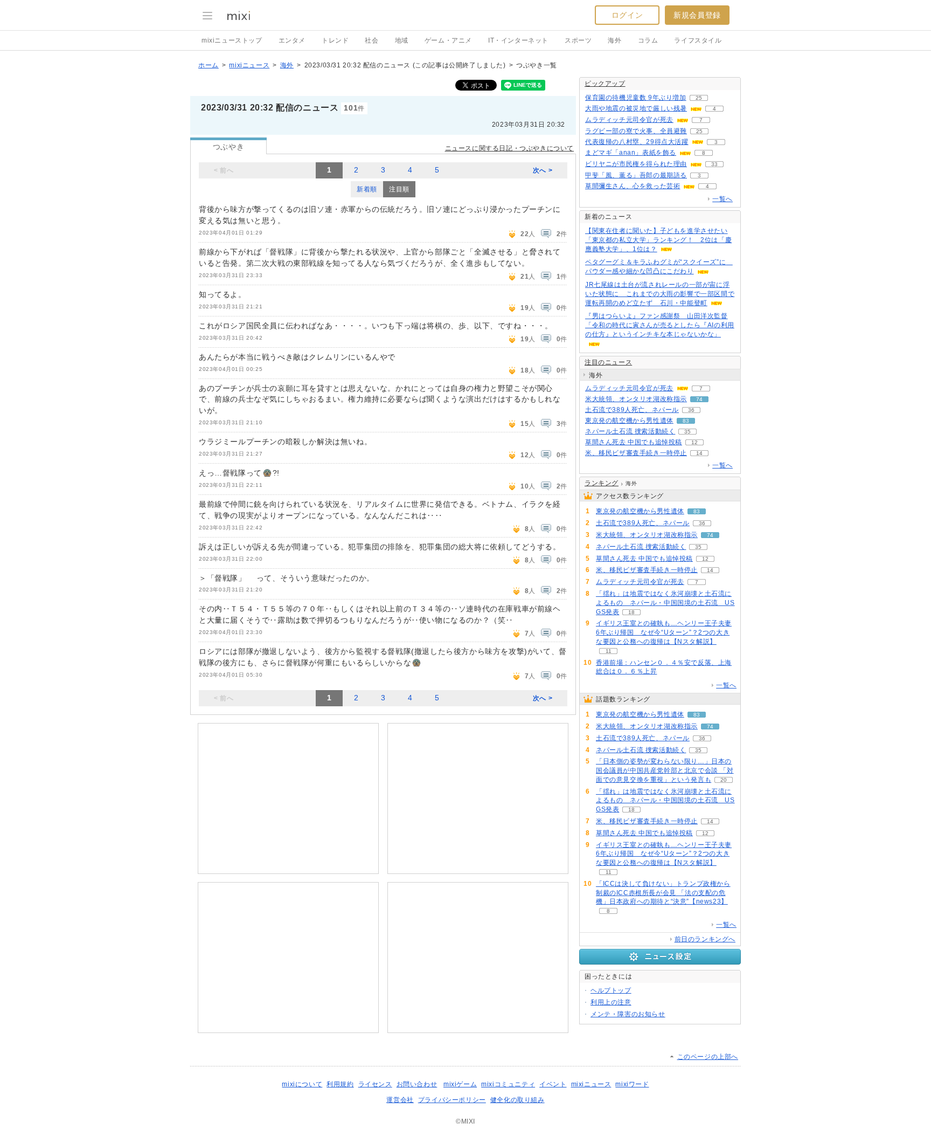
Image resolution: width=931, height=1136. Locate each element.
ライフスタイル (697, 40)
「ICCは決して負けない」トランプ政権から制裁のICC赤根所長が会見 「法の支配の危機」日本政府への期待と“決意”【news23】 (663, 893)
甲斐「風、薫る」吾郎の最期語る (636, 175)
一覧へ (722, 199)
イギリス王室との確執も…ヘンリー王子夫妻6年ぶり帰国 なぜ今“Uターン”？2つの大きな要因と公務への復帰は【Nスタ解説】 (664, 632)
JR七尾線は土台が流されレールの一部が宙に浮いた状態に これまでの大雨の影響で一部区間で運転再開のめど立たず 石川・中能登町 (659, 294)
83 (686, 421)
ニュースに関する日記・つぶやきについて (509, 148)
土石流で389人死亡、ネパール (632, 410)
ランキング (602, 483)
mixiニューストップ (232, 40)
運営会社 (399, 1100)
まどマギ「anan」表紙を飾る (630, 152)
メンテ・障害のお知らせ (627, 1014)
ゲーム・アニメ (448, 40)
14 (699, 453)
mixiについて (302, 1084)
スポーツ (578, 40)
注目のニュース (608, 362)
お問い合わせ (417, 1084)
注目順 (399, 189)
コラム (648, 40)
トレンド (335, 40)
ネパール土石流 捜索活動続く (630, 431)
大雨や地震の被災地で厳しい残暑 (636, 108)
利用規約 (339, 1084)
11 (609, 651)
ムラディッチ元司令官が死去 (629, 119)
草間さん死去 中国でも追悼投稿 (633, 442)
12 (694, 442)
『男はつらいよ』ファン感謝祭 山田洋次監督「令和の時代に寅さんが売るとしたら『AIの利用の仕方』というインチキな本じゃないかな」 (659, 325)
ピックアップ (605, 83)
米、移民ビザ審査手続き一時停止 (636, 453)
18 (631, 612)
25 (699, 98)
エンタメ (292, 40)
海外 (614, 40)
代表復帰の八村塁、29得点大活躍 (637, 142)
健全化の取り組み (517, 1100)
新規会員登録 (697, 15)
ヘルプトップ (610, 990)
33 (714, 164)
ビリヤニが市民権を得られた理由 (636, 164)
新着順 (367, 189)
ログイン (627, 15)
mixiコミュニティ (508, 1084)
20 (723, 780)
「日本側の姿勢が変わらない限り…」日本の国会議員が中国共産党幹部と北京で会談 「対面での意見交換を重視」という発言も (665, 770)
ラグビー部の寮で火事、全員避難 (636, 131)
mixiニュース (249, 65)
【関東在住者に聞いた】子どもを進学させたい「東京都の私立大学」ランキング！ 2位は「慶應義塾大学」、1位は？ (658, 240)
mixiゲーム (460, 1084)
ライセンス (375, 1084)
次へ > (542, 170)
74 (699, 399)
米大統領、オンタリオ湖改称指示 (636, 399)
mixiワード (632, 1084)
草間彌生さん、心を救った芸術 (632, 186)
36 (691, 410)
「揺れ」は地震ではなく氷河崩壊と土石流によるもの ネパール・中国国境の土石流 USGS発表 (665, 603)
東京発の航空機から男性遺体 (629, 420)
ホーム (208, 65)
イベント (552, 1084)
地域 (401, 40)
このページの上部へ (707, 1057)
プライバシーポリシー (452, 1100)
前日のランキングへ (705, 939)
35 (687, 432)
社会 (371, 40)
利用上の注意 (610, 1002)
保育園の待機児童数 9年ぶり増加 (635, 97)
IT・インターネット (518, 40)
